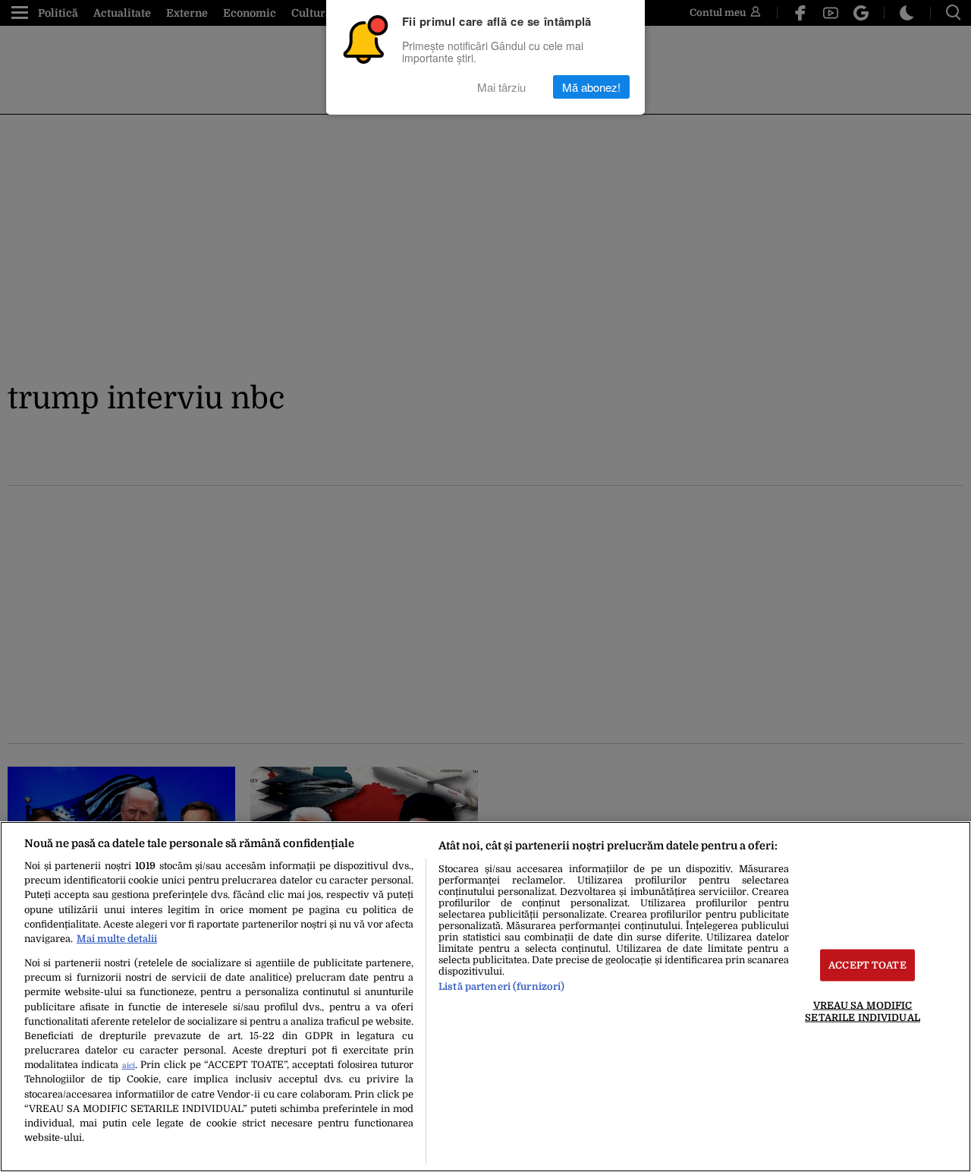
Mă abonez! (591, 87)
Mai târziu (501, 87)
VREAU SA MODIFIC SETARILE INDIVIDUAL (862, 1011)
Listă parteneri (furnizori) (501, 986)
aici (128, 1065)
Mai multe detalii (117, 938)
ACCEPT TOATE (867, 965)
